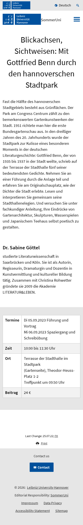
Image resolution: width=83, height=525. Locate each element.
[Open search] (78, 5)
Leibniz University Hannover (48, 487)
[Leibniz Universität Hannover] (16, 5)
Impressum (29, 503)
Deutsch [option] (65, 5)
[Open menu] (76, 20)
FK (56, 436)
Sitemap (61, 510)
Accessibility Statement (32, 510)
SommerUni (59, 495)
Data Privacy (53, 503)
